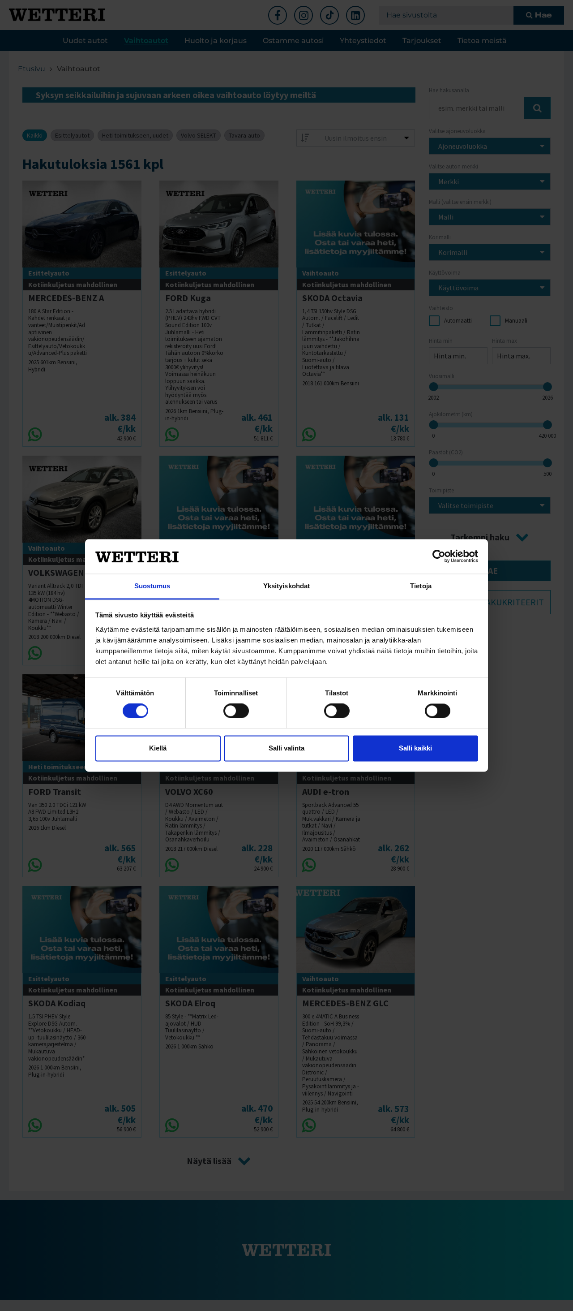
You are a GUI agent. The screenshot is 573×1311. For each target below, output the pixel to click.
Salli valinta (286, 748)
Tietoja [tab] (421, 586)
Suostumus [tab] (152, 586)
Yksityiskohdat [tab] (286, 586)
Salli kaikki (415, 748)
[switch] (236, 711)
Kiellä (158, 748)
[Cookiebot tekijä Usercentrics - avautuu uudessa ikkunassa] (439, 556)
